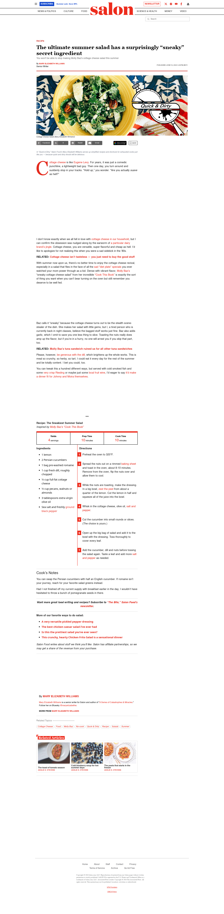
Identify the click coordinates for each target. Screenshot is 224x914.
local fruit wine (97, 373)
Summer (125, 727)
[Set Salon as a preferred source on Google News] (120, 143)
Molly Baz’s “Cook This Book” (67, 427)
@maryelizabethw (68, 706)
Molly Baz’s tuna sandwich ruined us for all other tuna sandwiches (91, 349)
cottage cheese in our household (110, 239)
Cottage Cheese (45, 727)
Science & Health (147, 11)
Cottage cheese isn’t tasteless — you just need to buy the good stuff (92, 257)
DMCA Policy (112, 892)
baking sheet (128, 464)
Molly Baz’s (123, 271)
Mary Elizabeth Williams (52, 64)
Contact (119, 864)
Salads (115, 727)
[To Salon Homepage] (112, 8)
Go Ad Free (129, 868)
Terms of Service (97, 868)
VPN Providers (112, 887)
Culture (69, 11)
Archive (114, 868)
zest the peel (106, 489)
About (96, 864)
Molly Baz (68, 727)
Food (84, 11)
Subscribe (47, 4)
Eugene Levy (81, 162)
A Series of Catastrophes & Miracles (115, 702)
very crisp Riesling (54, 373)
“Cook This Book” (105, 275)
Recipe (105, 727)
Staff (108, 864)
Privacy (132, 864)
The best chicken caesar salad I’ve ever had (69, 627)
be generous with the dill (71, 355)
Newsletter (152, 4)
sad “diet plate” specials (107, 267)
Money (168, 11)
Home (85, 864)
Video (183, 11)
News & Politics (47, 11)
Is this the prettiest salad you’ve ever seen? (69, 632)
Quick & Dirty (93, 727)
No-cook (80, 727)
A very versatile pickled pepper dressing (67, 621)
